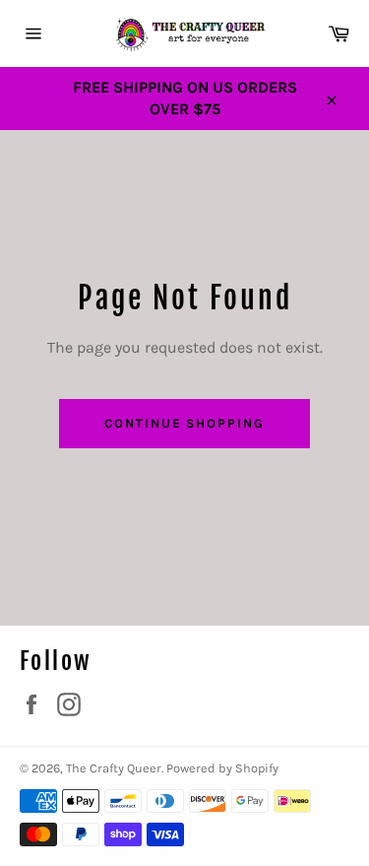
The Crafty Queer (113, 768)
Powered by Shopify (222, 768)
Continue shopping (184, 423)
